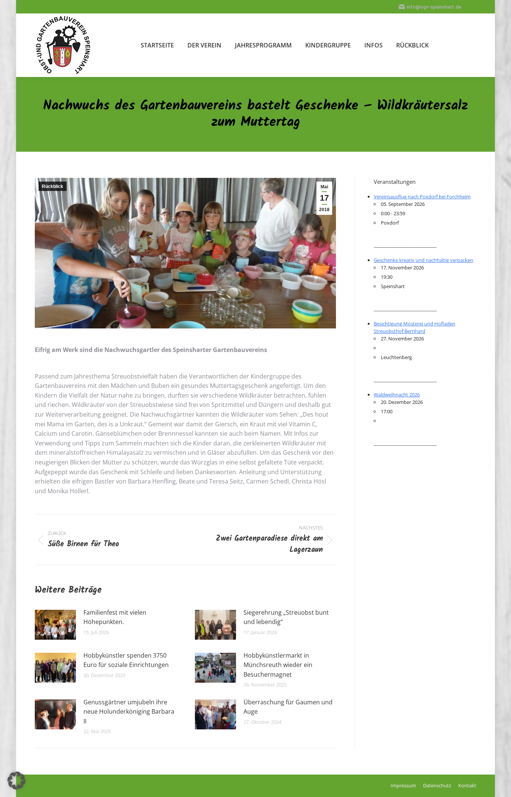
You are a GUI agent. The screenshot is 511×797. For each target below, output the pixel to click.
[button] (16, 780)
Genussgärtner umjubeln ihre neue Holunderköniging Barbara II (128, 711)
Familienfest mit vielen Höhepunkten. (114, 617)
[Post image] (55, 625)
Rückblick (52, 186)
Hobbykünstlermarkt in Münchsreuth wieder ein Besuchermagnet (278, 665)
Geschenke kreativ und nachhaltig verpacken (423, 260)
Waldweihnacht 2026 (397, 394)
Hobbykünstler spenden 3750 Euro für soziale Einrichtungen (126, 660)
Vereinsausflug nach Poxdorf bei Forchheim (422, 196)
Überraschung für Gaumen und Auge (288, 707)
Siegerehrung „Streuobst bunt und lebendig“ (286, 617)
